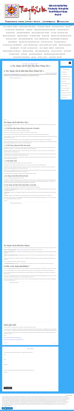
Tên (5, 354)
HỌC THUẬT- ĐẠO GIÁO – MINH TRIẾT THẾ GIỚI (14, 29)
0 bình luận (55, 342)
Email (5, 359)
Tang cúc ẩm (19, 249)
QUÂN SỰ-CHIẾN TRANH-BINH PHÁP (42, 51)
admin (6, 342)
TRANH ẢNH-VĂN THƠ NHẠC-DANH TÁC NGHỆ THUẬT (44, 29)
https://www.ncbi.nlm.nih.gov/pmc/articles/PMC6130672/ (14, 339)
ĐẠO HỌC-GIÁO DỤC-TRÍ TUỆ (58, 26)
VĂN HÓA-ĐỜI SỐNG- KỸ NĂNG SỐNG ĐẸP (27, 26)
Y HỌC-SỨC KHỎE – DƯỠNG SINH (43, 26)
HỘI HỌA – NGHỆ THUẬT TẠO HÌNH (7, 400)
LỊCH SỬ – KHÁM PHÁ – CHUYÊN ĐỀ (10, 26)
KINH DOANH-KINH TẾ (14, 48)
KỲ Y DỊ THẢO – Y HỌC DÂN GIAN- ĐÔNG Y (59, 32)
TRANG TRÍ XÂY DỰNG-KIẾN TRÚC (23, 32)
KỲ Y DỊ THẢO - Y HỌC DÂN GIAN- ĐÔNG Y (30, 63)
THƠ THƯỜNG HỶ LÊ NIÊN (35, 35)
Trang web (5, 364)
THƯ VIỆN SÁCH (29, 29)
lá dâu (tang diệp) (14, 74)
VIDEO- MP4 (67, 26)
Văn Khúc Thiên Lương (53, 73)
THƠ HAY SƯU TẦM (45, 35)
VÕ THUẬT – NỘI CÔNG (42, 57)
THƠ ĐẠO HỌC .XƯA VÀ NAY (56, 51)
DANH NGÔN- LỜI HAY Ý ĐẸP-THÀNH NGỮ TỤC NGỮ (61, 35)
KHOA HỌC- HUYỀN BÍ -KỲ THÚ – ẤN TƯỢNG (40, 32)
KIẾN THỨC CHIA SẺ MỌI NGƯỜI (9, 35)
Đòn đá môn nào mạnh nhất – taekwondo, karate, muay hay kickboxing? (66, 95)
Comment (5, 372)
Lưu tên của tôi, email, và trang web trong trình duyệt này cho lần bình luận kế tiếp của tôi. (19, 370)
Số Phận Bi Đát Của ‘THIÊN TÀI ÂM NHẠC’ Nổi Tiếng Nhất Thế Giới (66, 79)
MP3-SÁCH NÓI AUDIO (10, 32)
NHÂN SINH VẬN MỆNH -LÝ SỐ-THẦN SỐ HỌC (12, 51)
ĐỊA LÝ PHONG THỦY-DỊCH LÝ (63, 29)
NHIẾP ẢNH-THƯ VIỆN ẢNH (22, 35)
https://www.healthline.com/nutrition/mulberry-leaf (12, 337)
